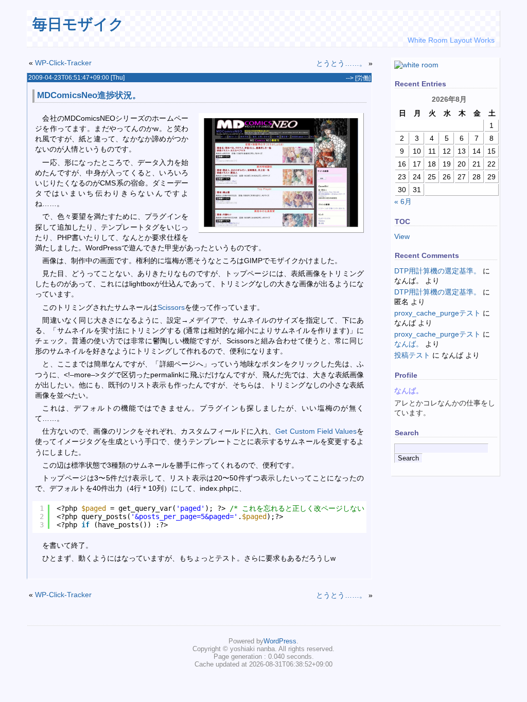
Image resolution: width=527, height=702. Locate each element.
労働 (363, 78)
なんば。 (408, 344)
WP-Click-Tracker (63, 63)
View (402, 236)
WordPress (280, 641)
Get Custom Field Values (315, 431)
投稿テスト (412, 355)
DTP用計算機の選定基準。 (437, 271)
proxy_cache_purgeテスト (437, 313)
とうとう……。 (341, 63)
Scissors (171, 307)
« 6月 (403, 201)
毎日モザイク (78, 24)
